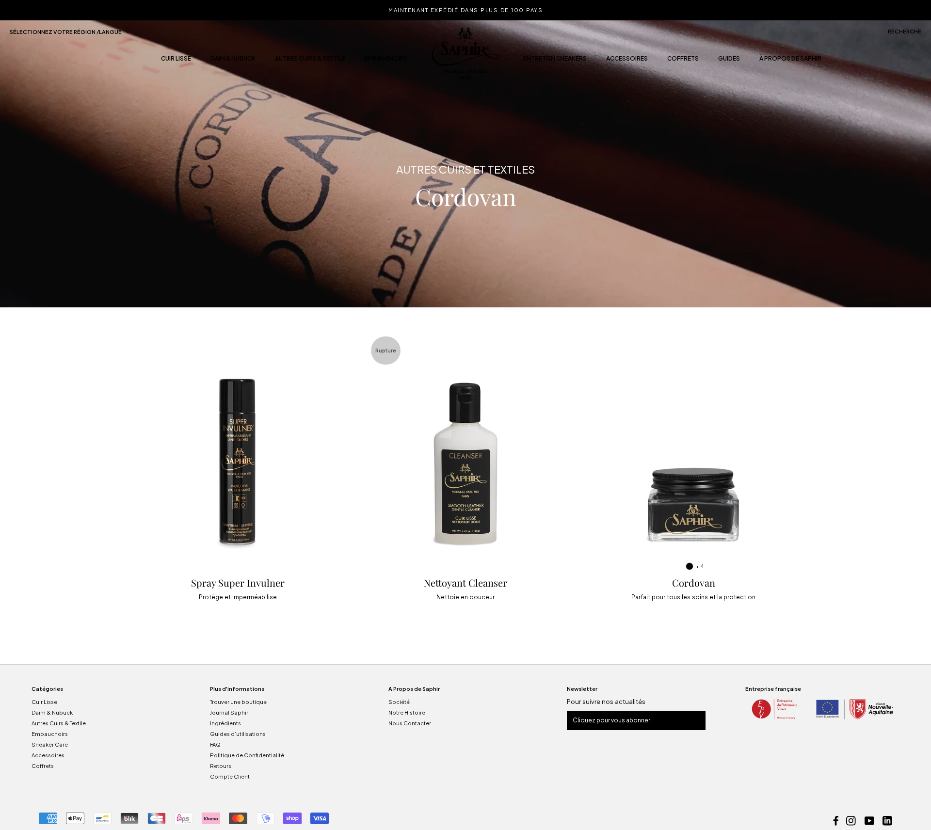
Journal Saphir (229, 712)
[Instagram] (851, 820)
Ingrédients (225, 723)
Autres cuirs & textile (310, 61)
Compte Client (230, 776)
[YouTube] (869, 820)
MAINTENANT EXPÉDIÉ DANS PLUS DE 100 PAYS (465, 10)
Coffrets (683, 61)
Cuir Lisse (44, 702)
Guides (729, 61)
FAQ (215, 744)
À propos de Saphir (790, 61)
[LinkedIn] (887, 820)
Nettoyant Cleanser (465, 582)
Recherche (904, 31)
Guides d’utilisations (238, 734)
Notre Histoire (406, 712)
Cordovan (693, 582)
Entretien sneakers (555, 61)
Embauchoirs (386, 61)
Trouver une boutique (238, 702)
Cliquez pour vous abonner (611, 720)
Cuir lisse (176, 61)
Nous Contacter (409, 723)
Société (399, 702)
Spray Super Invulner (238, 582)
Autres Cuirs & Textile (59, 723)
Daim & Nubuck (233, 61)
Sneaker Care (50, 744)
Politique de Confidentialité (247, 755)
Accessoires (627, 61)
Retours (220, 766)
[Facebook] (836, 820)
